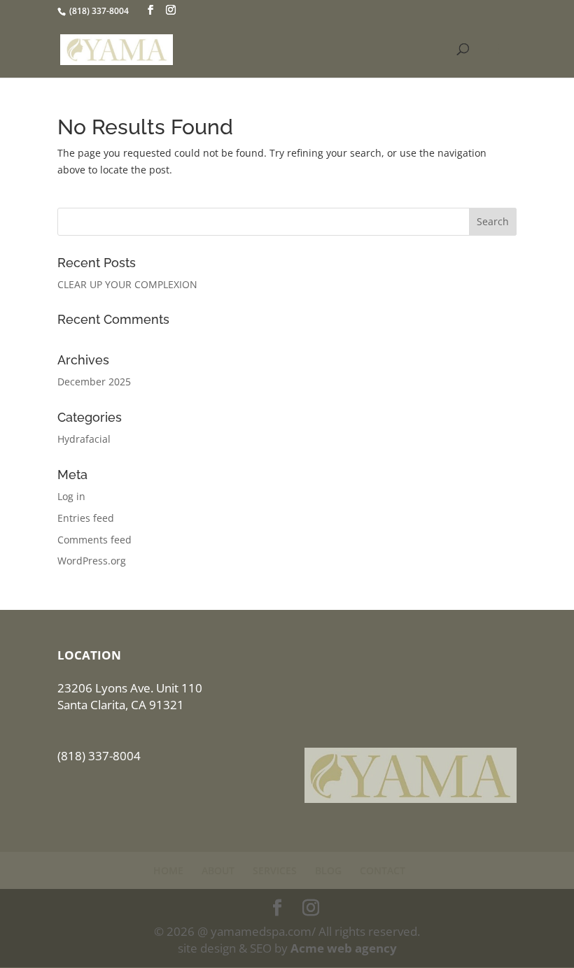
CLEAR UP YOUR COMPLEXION (127, 284)
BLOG (328, 870)
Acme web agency (343, 948)
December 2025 (94, 381)
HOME (168, 870)
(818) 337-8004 (99, 11)
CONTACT (382, 870)
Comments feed (94, 539)
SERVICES (275, 870)
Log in (71, 496)
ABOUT (218, 870)
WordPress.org (91, 560)
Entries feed (85, 518)
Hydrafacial (84, 439)
